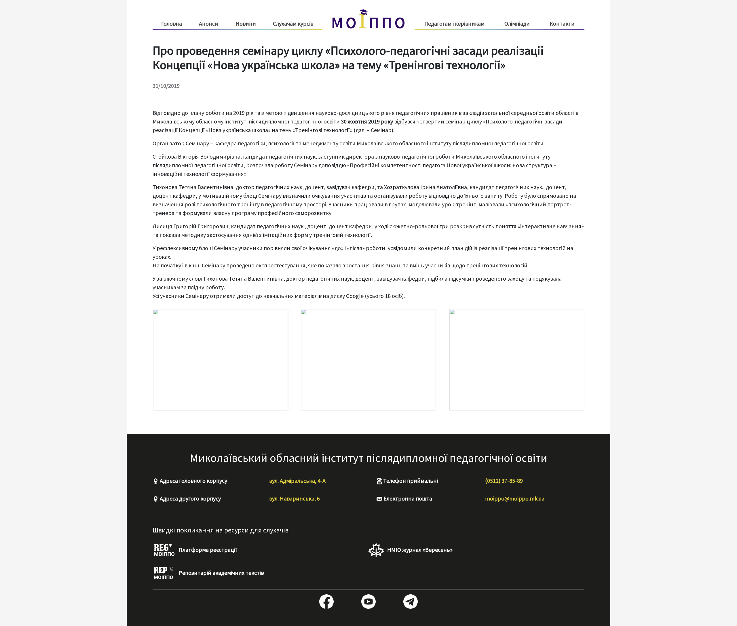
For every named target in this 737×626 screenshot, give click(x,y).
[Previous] (164, 359)
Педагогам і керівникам (454, 23)
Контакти (562, 23)
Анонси (208, 23)
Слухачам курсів (293, 23)
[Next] (572, 359)
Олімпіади (517, 23)
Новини (245, 23)
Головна (171, 23)
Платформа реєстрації (207, 549)
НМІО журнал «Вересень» (419, 549)
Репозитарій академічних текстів (221, 572)
